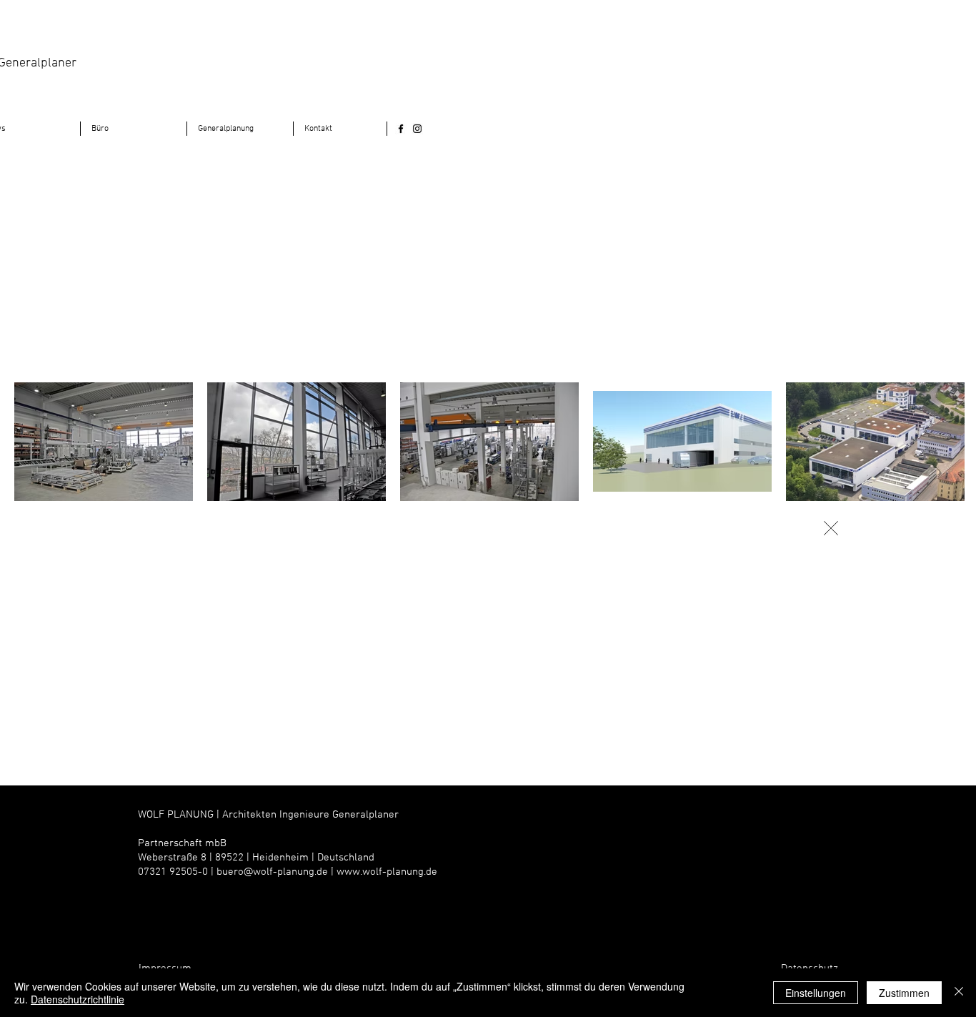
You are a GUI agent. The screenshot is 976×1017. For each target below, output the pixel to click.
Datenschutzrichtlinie (77, 999)
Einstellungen (815, 993)
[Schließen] (958, 993)
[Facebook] (401, 128)
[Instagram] (417, 128)
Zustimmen (904, 993)
